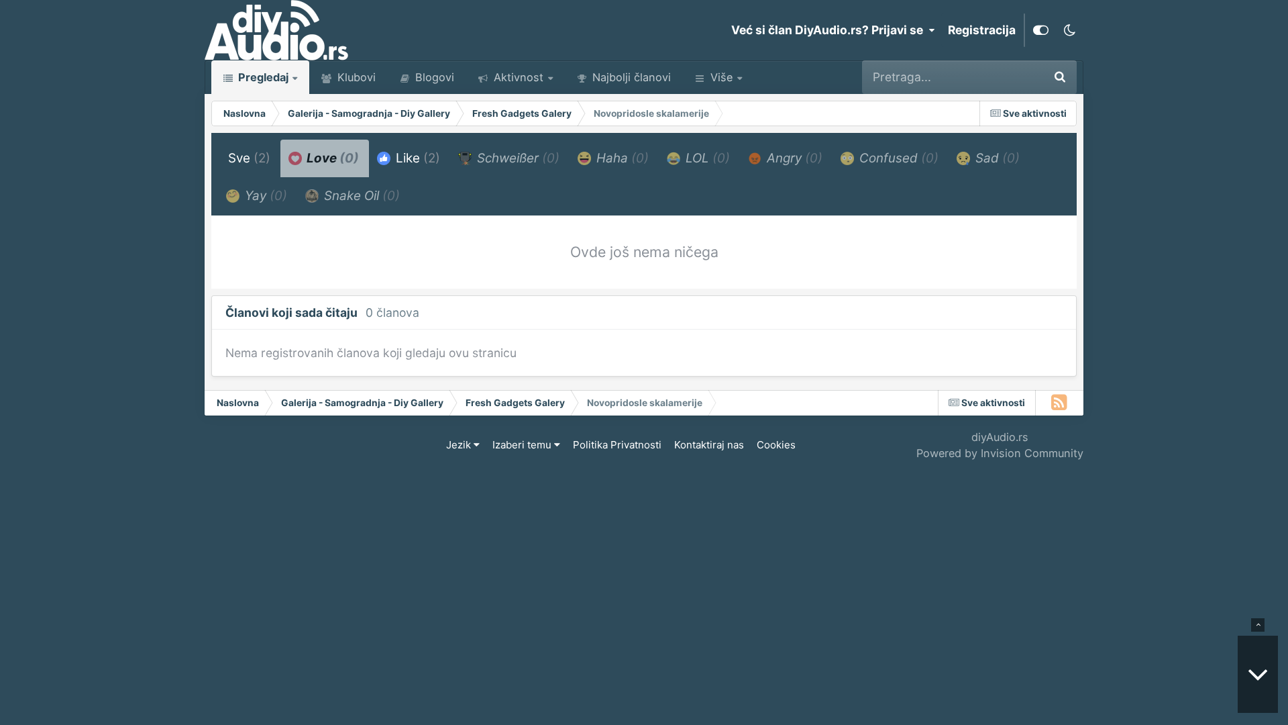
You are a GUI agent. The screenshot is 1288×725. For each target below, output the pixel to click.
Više (721, 77)
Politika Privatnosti (617, 444)
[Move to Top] (1258, 625)
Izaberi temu (523, 444)
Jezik (460, 444)
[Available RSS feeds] (1059, 403)
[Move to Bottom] (1258, 674)
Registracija (982, 30)
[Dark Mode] (1069, 30)
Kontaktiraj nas (709, 444)
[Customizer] (1040, 30)
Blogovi (433, 77)
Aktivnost (516, 77)
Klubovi (355, 77)
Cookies (776, 444)
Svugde (1003, 76)
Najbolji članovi (630, 77)
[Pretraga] (1060, 77)
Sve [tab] (249, 158)
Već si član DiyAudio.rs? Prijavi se (829, 30)
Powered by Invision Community (999, 453)
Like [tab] (416, 158)
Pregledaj (261, 77)
